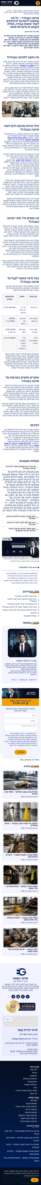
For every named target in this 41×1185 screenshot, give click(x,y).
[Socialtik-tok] (13, 997)
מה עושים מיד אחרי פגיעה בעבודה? (22, 604)
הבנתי (34, 1180)
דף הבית (36, 10)
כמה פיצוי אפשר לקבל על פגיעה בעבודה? (19, 607)
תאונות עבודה (27, 10)
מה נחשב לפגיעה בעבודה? (26, 596)
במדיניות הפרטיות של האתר (20, 741)
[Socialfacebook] (28, 997)
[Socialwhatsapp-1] (18, 997)
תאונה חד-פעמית (27, 65)
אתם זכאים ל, (23, 138)
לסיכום (34, 613)
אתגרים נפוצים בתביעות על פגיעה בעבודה (19, 610)
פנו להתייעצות (25, 443)
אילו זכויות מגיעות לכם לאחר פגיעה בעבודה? (22, 600)
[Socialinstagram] (23, 997)
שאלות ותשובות (30, 616)
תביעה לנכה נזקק (23, 160)
